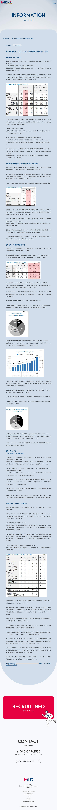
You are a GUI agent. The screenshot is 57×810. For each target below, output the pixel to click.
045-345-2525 (28, 751)
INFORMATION (6, 38)
